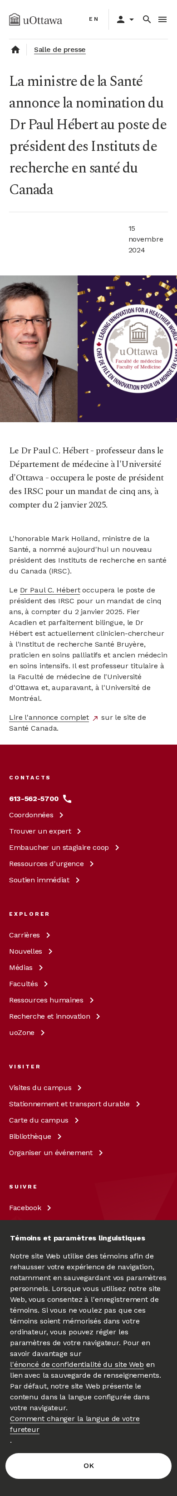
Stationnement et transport (69, 1104)
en (94, 19)
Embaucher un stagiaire (59, 847)
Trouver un (40, 831)
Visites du (40, 1087)
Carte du (39, 1120)
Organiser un (51, 1152)
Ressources (46, 863)
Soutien (39, 880)
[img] (35, 19)
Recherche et (49, 1016)
